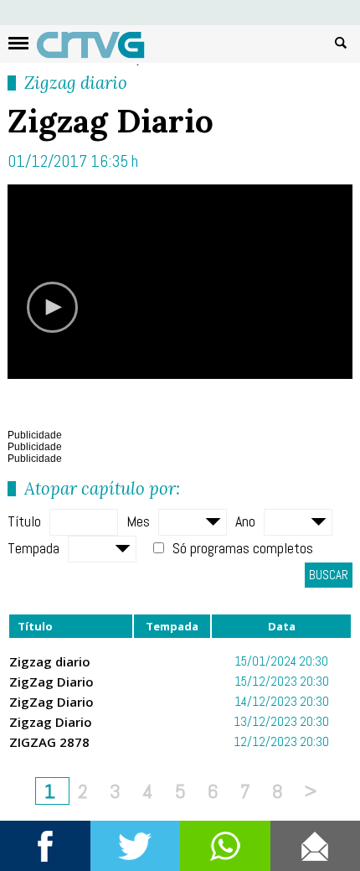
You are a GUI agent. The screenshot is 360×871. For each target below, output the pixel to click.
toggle (18, 43)
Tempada (33, 547)
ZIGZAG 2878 (49, 742)
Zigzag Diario (50, 721)
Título (24, 521)
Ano (245, 521)
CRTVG (99, 48)
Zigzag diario (75, 82)
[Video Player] (180, 281)
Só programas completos (242, 547)
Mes (138, 521)
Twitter (135, 846)
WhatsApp (225, 846)
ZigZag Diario (51, 681)
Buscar (340, 42)
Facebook (45, 846)
